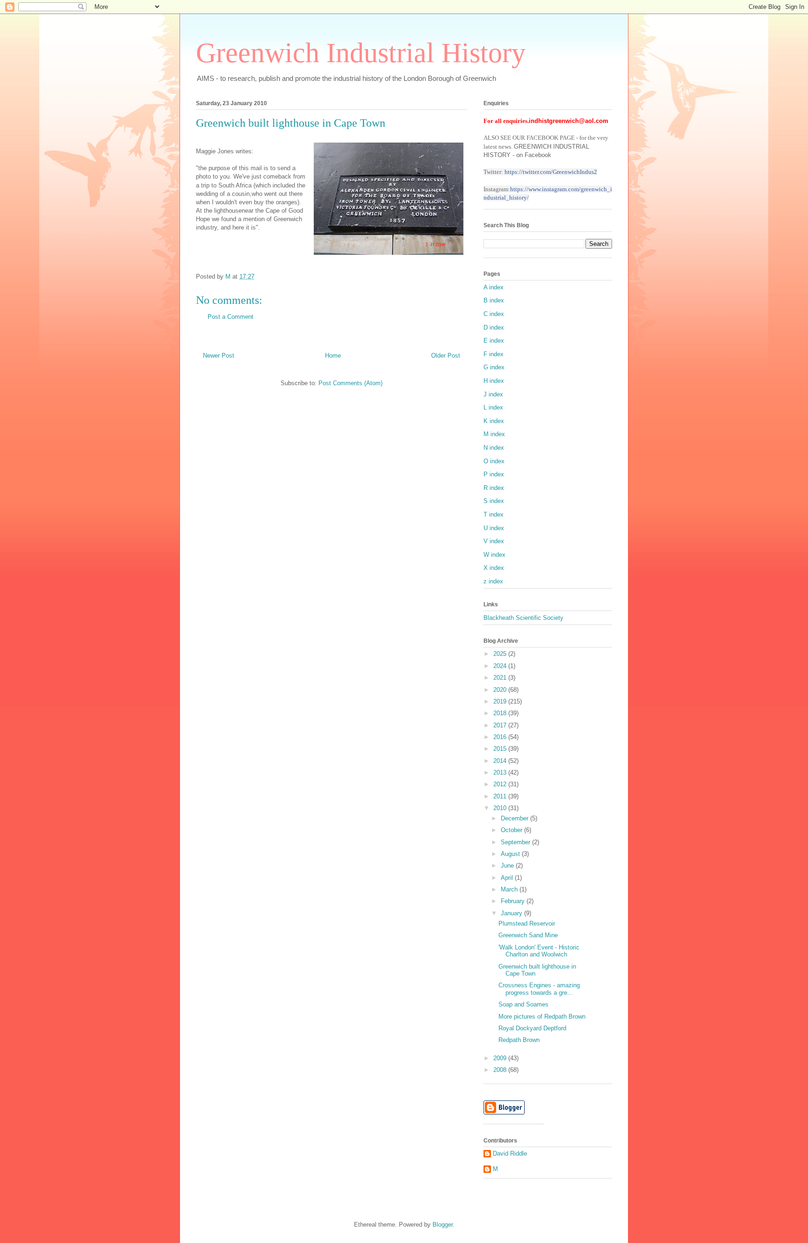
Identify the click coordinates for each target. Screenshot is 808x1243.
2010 (500, 808)
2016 (500, 736)
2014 (500, 760)
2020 (500, 689)
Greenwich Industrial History (361, 52)
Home (333, 355)
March (510, 889)
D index (493, 327)
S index (493, 500)
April (508, 877)
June (508, 865)
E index (493, 340)
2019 (500, 701)
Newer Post (218, 355)
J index (493, 394)
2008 (500, 1069)
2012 (500, 784)
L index (493, 407)
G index (494, 367)
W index (494, 554)
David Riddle (510, 1153)
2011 (500, 796)
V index (493, 541)
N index (493, 447)
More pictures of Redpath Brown (541, 1016)
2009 (500, 1058)
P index (493, 474)
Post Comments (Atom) (350, 383)
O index (494, 461)
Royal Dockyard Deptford (532, 1028)
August (511, 853)
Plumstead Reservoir (526, 923)
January (512, 913)
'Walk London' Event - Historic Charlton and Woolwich (538, 951)
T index (493, 514)
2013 (500, 772)
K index (493, 420)
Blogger (443, 1224)
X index (493, 567)
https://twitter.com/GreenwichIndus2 (551, 171)
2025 (500, 653)
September (516, 842)
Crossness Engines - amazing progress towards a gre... (539, 989)
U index (493, 528)
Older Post (445, 355)
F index (493, 354)
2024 (500, 665)
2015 (500, 748)
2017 (500, 725)
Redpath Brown (519, 1039)
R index (493, 487)
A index (493, 287)
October (512, 829)
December (515, 818)
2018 (500, 713)
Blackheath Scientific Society (523, 617)
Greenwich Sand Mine (528, 935)
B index (493, 300)
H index (493, 380)
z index (493, 581)
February (514, 901)
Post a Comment (230, 316)
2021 (500, 677)
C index (493, 313)
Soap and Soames (523, 1004)
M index (494, 434)
